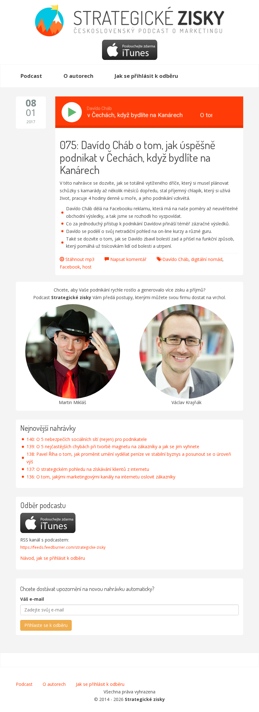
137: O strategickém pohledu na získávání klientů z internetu (88, 469)
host (87, 267)
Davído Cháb (175, 259)
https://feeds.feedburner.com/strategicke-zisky (62, 547)
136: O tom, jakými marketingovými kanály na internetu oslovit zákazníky (101, 477)
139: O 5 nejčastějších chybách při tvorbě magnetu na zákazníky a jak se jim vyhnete (113, 446)
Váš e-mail (32, 599)
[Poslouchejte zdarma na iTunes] (129, 49)
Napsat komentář (128, 259)
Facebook (70, 267)
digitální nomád (206, 259)
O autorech (54, 684)
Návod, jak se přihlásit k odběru (52, 558)
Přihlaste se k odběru (46, 625)
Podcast (24, 684)
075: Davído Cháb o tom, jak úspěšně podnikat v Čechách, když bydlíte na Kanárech (137, 157)
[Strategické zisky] (129, 20)
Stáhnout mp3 (79, 259)
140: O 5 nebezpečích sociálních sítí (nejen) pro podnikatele (87, 439)
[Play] (73, 112)
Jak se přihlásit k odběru (100, 684)
